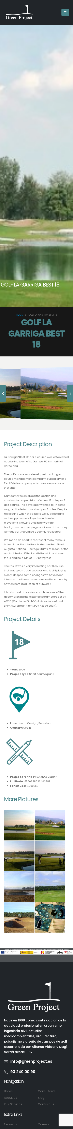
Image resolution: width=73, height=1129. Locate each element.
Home (8, 1091)
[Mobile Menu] (65, 12)
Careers (43, 1124)
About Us (10, 1098)
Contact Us (46, 1104)
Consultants (47, 1091)
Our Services (13, 1104)
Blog (41, 1098)
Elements (10, 1124)
